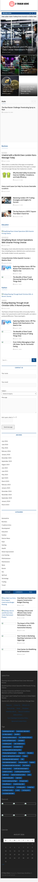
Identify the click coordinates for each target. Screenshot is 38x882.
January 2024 (6, 501)
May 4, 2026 (21, 605)
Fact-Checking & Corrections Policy (18, 718)
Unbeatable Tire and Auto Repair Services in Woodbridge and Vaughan (17, 135)
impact (25, 756)
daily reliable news (19, 743)
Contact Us (17, 705)
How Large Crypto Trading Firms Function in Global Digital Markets (18, 697)
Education (5, 237)
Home (18, 708)
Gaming (4, 545)
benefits (17, 734)
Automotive (7, 128)
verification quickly (8, 790)
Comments (19, 592)
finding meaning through (9, 753)
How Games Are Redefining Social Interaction (26, 650)
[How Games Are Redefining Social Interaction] (9, 649)
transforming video (19, 784)
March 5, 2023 (21, 630)
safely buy (5, 774)
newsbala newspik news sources (11, 765)
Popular (7, 592)
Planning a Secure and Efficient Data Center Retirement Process (17, 48)
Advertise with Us (11, 711)
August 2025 (6, 464)
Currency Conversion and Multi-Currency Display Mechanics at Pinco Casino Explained (27, 66)
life (22, 759)
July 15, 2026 (6, 72)
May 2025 (5, 474)
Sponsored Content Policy (19, 721)
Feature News (6, 538)
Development (6, 528)
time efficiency (7, 784)
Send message (8, 427)
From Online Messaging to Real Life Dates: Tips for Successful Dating (23, 344)
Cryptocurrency (6, 525)
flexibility (30, 753)
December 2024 (7, 491)
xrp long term (26, 790)
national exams (23, 762)
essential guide (7, 746)
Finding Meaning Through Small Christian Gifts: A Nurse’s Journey (16, 304)
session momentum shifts (18, 774)
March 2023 (5, 504)
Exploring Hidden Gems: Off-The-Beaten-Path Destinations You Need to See (24, 268)
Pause (30, 13)
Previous (32, 13)
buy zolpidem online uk (25, 737)
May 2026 (5, 448)
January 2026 (6, 454)
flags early (21, 753)
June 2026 (5, 444)
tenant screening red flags (10, 781)
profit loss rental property (21, 768)
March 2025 (5, 481)
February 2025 (6, 484)
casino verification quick (9, 740)
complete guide (7, 743)
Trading (4, 582)
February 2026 (6, 451)
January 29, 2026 (18, 180)
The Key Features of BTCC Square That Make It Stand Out (24, 212)
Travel (4, 585)
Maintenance (6, 562)
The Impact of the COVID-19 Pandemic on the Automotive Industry (26, 625)
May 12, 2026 (6, 93)
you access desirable (8, 793)
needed (32, 762)
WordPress (27, 873)
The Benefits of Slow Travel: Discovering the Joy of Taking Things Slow (23, 279)
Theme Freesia (20, 873)
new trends (26, 765)
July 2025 (5, 468)
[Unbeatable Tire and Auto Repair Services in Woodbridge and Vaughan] (19, 118)
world (17, 790)
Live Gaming (5, 555)
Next (35, 13)
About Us (9, 705)
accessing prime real (8, 731)
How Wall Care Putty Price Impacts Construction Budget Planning (26, 600)
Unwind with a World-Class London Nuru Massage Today (28, 89)
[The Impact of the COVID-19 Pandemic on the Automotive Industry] (9, 623)
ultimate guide (21, 787)
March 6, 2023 (21, 654)
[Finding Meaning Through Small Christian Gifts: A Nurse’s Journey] (19, 295)
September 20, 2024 (8, 138)
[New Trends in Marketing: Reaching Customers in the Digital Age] (9, 636)
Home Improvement (8, 551)
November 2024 (7, 494)
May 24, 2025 (6, 191)
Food (3, 541)
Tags (30, 592)
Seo (3, 572)
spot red (18, 778)
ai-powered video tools (23, 731)
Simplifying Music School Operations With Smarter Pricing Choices (17, 241)
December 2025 (7, 458)
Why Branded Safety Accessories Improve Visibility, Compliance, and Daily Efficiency (24, 175)
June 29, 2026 (25, 72)
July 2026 (5, 441)
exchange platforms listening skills (12, 750)
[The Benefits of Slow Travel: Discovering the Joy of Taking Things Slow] (6, 278)
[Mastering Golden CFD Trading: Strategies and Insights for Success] (6, 200)
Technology (6, 43)
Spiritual (4, 575)
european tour (18, 746)
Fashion (4, 300)
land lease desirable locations (10, 759)
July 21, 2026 (6, 52)
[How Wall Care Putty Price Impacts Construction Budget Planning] (9, 598)
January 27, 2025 (18, 205)
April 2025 (5, 478)
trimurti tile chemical (8, 787)
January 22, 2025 (18, 216)
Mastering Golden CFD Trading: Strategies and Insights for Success (24, 200)
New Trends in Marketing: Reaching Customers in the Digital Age (26, 638)
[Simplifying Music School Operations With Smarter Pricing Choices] (19, 232)
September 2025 (7, 461)
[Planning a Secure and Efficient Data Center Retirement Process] (9, 611)
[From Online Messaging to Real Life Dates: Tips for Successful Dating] (6, 343)
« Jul (3, 864)
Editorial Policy (17, 715)
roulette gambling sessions (22, 771)
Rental (4, 568)
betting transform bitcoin (9, 737)
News (3, 565)
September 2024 (7, 498)
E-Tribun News (6, 873)
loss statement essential (9, 762)
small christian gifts (8, 778)
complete (21, 740)
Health (4, 548)
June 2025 (5, 471)
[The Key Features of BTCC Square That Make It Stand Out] (6, 213)
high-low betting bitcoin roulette (11, 756)
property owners (7, 771)
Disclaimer (25, 708)
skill (29, 774)
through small (23, 781)
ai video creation (7, 734)
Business (4, 152)
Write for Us (26, 705)
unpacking (30, 787)
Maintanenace (6, 558)
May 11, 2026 (25, 93)
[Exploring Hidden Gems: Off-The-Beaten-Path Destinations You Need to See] (6, 267)
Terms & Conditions (24, 711)
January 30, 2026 (7, 263)
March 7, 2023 (18, 273)
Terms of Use (10, 708)
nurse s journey (7, 768)
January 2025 (6, 488)
